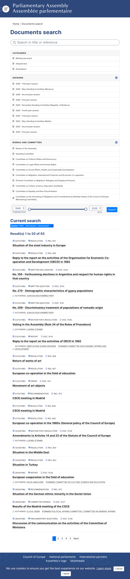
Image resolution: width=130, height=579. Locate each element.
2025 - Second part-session (28, 126)
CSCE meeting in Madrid (29, 398)
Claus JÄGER (33, 511)
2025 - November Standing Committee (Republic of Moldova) (43, 105)
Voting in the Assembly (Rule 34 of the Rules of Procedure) (52, 324)
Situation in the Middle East (31, 452)
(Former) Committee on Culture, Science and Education (75, 482)
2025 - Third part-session (27, 116)
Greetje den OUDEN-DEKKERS (41, 346)
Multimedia (77, 560)
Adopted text (21, 63)
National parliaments (62, 556)
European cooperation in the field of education (43, 477)
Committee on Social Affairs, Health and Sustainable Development (45, 170)
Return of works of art (27, 360)
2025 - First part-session (26, 132)
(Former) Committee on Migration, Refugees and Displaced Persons (45, 180)
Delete (51, 225)
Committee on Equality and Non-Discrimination (36, 191)
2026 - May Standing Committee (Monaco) (34, 89)
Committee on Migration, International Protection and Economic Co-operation (50, 175)
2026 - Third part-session (27, 84)
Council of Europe (34, 556)
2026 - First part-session (26, 100)
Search (112, 209)
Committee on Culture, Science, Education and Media (39, 186)
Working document (24, 58)
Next (76, 538)
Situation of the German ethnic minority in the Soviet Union (52, 494)
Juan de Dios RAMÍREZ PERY (40, 296)
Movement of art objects (29, 385)
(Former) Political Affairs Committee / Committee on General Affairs (78, 511)
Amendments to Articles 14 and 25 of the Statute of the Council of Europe (62, 435)
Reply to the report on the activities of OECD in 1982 (47, 341)
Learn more (104, 568)
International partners (93, 556)
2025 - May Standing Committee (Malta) (33, 121)
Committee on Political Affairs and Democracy (36, 159)
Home (16, 23)
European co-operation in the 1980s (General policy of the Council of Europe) (64, 423)
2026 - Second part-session (28, 94)
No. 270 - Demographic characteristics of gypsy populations (53, 290)
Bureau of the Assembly (26, 148)
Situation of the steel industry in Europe (39, 245)
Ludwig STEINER (35, 329)
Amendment (21, 69)
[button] (116, 78)
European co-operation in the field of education (44, 373)
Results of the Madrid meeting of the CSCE (41, 506)
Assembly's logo (56, 560)
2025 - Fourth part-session (27, 110)
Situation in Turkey (25, 464)
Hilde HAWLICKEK (35, 482)
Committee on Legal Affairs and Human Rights (36, 164)
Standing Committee (25, 154)
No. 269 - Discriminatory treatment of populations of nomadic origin (58, 307)
